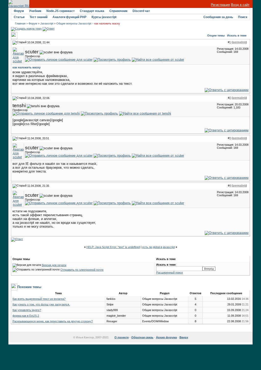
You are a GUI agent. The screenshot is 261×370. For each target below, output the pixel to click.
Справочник (118, 11)
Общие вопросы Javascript (73, 23)
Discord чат (141, 11)
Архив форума (166, 337)
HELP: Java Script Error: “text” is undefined (113, 247)
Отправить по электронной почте (81, 269)
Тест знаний (38, 17)
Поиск (242, 17)
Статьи (19, 17)
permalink (239, 42)
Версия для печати (54, 265)
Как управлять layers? (26, 310)
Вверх (183, 337)
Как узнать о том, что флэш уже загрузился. (41, 304)
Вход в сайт (240, 5)
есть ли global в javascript (158, 247)
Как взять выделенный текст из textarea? (39, 298)
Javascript (46, 23)
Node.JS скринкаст (60, 11)
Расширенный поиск (169, 272)
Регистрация (220, 5)
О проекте (121, 337)
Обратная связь (142, 337)
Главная (20, 23)
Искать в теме (236, 35)
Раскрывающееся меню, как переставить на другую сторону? (52, 321)
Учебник (35, 11)
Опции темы (216, 35)
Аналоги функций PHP (69, 17)
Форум (19, 11)
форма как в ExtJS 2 (25, 315)
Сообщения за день (218, 17)
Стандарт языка (92, 11)
